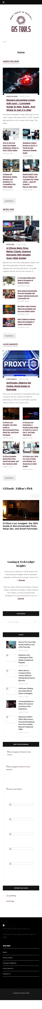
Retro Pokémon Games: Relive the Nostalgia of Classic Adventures (26, 321)
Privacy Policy (8, 958)
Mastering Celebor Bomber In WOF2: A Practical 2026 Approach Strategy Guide (30, 148)
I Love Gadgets (10, 344)
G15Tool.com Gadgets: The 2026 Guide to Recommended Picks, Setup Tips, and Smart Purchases (11, 428)
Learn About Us (8, 968)
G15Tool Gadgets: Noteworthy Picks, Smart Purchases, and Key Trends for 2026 (11, 460)
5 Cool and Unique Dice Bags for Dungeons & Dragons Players (26, 280)
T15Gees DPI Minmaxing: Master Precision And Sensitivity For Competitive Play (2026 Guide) (10, 180)
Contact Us (6, 974)
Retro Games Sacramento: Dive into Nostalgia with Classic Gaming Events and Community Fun (28, 294)
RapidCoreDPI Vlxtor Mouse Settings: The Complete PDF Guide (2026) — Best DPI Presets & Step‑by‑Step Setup (31, 180)
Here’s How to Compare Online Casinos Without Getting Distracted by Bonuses (26, 675)
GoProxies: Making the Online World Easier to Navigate (18, 386)
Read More (9, 201)
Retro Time (8, 209)
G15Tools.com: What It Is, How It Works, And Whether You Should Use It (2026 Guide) (30, 461)
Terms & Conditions (9, 963)
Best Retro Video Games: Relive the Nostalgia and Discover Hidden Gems (27, 308)
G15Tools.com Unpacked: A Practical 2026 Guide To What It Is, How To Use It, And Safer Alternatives (30, 428)
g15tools (22, 580)
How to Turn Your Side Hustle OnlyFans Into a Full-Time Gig (27, 644)
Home (5, 952)
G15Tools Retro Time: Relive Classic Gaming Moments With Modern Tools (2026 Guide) (18, 253)
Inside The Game (11, 61)
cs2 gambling (11, 896)
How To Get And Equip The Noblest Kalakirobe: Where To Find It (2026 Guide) (11, 146)
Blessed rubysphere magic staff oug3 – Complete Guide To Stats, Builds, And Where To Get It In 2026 (20, 104)
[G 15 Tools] (21, 22)
